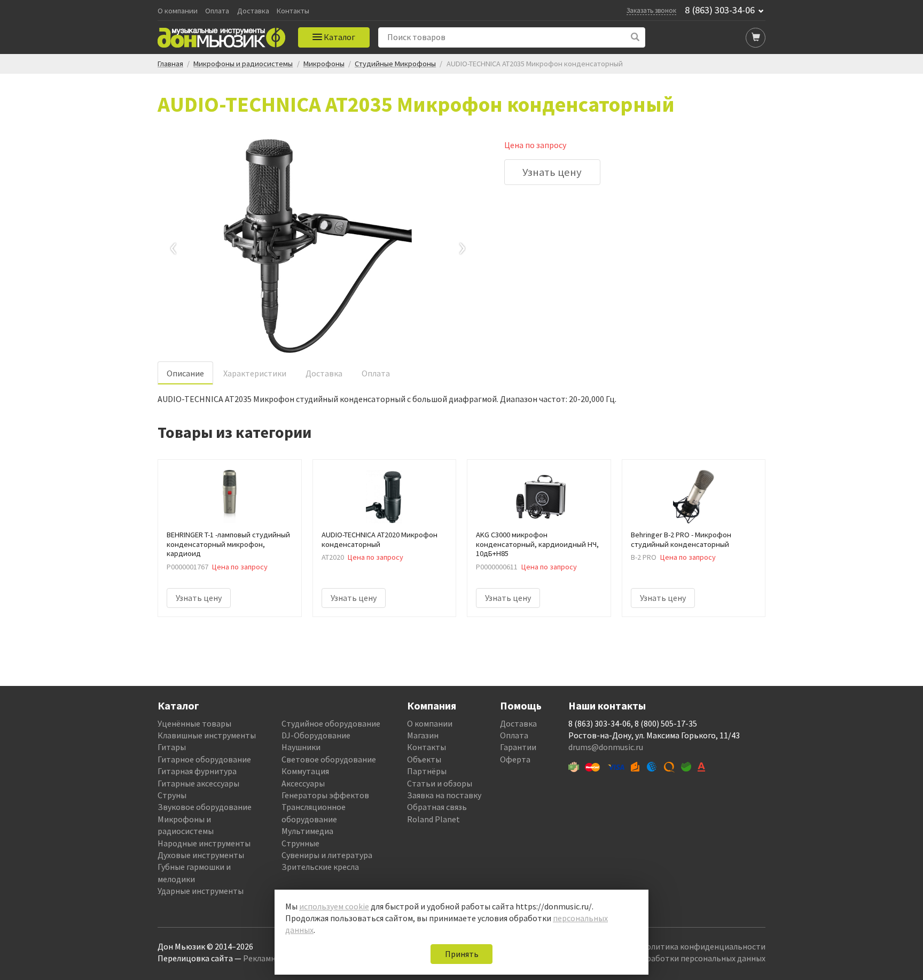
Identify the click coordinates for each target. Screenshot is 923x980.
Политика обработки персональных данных (681, 958)
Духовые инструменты (201, 855)
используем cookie (334, 906)
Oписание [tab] (185, 373)
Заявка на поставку (444, 795)
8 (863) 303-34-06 (720, 10)
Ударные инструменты (201, 890)
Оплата (217, 11)
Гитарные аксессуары (198, 783)
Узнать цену (552, 172)
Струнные (300, 843)
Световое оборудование (328, 759)
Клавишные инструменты (207, 735)
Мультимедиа (307, 830)
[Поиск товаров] (635, 37)
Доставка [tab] (324, 373)
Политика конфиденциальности (702, 946)
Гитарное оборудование (204, 759)
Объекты (424, 759)
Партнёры (427, 771)
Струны (172, 795)
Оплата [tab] (376, 373)
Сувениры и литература (326, 855)
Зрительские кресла (320, 866)
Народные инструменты (204, 843)
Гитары (172, 747)
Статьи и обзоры (439, 783)
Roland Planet (433, 819)
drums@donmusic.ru (605, 747)
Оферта (515, 759)
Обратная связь (437, 806)
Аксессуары (303, 783)
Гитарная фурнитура (197, 771)
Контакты (293, 11)
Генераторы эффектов (325, 795)
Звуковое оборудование (205, 806)
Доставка (253, 11)
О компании (178, 11)
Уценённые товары (194, 723)
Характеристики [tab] (254, 373)
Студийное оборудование (330, 723)
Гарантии (518, 747)
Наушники (300, 747)
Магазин (423, 735)
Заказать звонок (651, 10)
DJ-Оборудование (315, 735)
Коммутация (305, 771)
